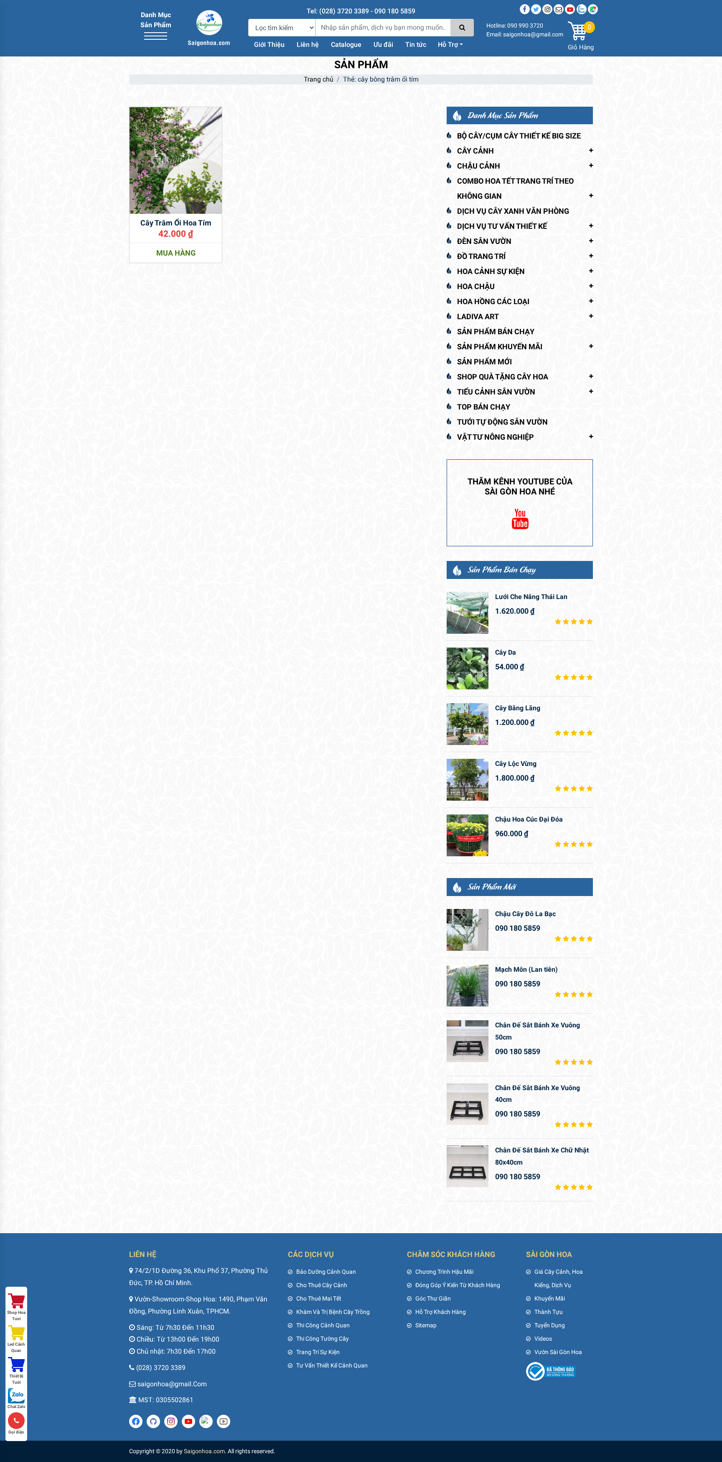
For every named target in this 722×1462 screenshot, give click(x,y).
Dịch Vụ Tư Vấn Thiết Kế (502, 226)
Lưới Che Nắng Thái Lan (531, 597)
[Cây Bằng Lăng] (467, 724)
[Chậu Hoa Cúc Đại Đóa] (467, 835)
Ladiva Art (478, 316)
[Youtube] (570, 9)
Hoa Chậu (476, 286)
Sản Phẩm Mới (484, 361)
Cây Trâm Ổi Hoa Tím (175, 222)
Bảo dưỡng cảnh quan (326, 1271)
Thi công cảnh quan (323, 1325)
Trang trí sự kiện (318, 1352)
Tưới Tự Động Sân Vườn (502, 421)
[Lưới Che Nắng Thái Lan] (467, 613)
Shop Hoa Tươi (16, 1315)
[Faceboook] (525, 9)
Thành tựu (548, 1311)
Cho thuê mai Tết (318, 1298)
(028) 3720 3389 (161, 1368)
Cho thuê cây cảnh (321, 1285)
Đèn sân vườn (484, 241)
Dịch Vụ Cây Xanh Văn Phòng (513, 211)
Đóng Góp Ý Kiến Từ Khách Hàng (457, 1285)
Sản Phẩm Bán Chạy (495, 331)
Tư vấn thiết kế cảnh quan (332, 1365)
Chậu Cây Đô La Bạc (525, 914)
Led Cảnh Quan (16, 1347)
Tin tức (415, 45)
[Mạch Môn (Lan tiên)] (467, 985)
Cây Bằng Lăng (517, 708)
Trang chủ (318, 79)
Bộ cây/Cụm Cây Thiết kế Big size (519, 135)
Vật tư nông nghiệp (495, 437)
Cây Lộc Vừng (515, 764)
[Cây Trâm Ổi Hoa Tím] (176, 160)
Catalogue (346, 45)
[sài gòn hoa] (209, 27)
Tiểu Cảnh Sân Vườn (496, 391)
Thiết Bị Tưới (16, 1379)
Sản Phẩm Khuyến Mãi (499, 346)
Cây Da (505, 652)
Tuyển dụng (549, 1325)
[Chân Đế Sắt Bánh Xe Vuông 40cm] (467, 1104)
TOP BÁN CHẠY (483, 406)
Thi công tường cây (322, 1338)
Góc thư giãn (433, 1298)
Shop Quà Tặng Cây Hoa (502, 376)
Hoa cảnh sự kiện (491, 271)
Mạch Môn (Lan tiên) (526, 969)
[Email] (559, 9)
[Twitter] (536, 9)
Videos (543, 1338)
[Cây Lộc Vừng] (467, 780)
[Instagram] (547, 9)
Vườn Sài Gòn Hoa (558, 1352)
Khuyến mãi (549, 1298)
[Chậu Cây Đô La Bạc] (467, 930)
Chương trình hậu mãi (444, 1271)
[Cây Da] (467, 668)
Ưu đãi (383, 45)
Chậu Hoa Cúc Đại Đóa (529, 819)
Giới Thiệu (269, 45)
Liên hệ (308, 45)
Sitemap (426, 1325)
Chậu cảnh (478, 165)
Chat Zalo (16, 1406)
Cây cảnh (475, 150)
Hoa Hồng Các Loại (493, 301)
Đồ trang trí (481, 256)
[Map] (593, 9)
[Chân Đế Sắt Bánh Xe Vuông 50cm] (467, 1041)
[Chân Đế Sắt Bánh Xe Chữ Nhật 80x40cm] (467, 1166)
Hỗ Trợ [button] (448, 45)
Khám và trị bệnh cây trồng (333, 1311)
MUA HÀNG (176, 252)
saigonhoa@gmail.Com (172, 1384)
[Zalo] (582, 9)
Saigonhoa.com (204, 1451)
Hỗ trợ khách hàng (440, 1311)
